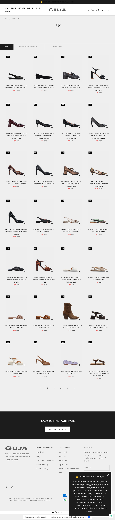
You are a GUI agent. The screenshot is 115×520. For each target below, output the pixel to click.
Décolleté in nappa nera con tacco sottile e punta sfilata (43, 183)
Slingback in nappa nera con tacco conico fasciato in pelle (16, 87)
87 (67, 388)
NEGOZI (38, 8)
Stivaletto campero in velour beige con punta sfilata (71, 327)
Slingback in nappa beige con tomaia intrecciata (43, 372)
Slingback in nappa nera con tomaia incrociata (43, 231)
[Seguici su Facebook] (6, 487)
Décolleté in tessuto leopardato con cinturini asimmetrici (99, 184)
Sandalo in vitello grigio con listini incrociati (98, 278)
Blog (61, 472)
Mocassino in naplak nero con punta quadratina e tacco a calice (71, 136)
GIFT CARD (21, 8)
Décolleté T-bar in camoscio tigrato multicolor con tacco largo (44, 279)
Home (7, 19)
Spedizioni (63, 464)
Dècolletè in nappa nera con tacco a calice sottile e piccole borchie (43, 136)
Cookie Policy (42, 468)
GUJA (19, 19)
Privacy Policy (42, 464)
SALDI (7, 8)
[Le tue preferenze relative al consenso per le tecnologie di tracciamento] (111, 516)
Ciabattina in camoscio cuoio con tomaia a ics (43, 327)
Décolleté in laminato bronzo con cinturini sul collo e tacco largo (71, 184)
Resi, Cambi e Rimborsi (69, 468)
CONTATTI (8, 11)
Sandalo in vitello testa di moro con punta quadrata (98, 327)
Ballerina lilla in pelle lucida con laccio (71, 372)
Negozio (13, 19)
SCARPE (13, 8)
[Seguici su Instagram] (12, 487)
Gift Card (63, 456)
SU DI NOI (30, 8)
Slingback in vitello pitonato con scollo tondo (98, 231)
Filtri (6, 47)
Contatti (63, 452)
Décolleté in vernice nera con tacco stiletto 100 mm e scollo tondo (16, 232)
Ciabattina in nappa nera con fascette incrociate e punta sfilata (16, 279)
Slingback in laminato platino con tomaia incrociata (71, 231)
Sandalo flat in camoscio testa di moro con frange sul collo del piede (98, 373)
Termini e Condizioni (45, 460)
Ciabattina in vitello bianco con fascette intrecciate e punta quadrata (71, 279)
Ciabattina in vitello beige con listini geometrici (16, 327)
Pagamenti (64, 460)
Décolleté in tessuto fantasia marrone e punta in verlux (16, 183)
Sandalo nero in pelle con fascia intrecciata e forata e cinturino (98, 88)
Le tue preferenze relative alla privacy (67, 517)
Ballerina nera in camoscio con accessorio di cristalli (44, 87)
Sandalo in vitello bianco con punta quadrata (16, 372)
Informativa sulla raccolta (36, 517)
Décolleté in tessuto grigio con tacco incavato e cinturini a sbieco (98, 136)
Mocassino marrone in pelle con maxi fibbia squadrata (71, 87)
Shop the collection (57, 429)
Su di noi (40, 452)
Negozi (39, 456)
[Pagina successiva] (74, 388)
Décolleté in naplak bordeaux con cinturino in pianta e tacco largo (16, 136)
